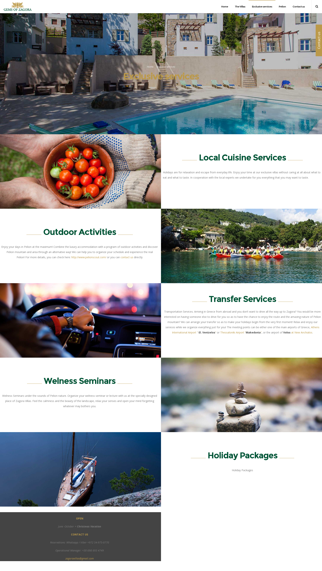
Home (150, 66)
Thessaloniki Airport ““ (241, 332)
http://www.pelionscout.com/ (88, 257)
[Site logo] (18, 6)
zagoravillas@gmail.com (79, 558)
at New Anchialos (297, 332)
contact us (127, 257)
